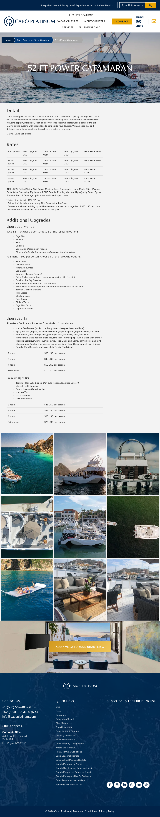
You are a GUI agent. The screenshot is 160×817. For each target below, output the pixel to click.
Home (8, 40)
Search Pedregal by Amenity (70, 764)
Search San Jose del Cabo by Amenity (74, 768)
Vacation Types (68, 21)
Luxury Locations (81, 15)
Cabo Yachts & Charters (67, 731)
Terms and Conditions (85, 811)
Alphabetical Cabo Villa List (69, 784)
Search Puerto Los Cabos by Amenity (74, 772)
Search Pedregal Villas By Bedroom (73, 776)
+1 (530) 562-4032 (15, 707)
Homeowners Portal (65, 739)
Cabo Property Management (70, 743)
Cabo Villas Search (65, 719)
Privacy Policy (107, 811)
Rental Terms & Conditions (69, 751)
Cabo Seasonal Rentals (67, 756)
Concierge (61, 715)
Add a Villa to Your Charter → (80, 647)
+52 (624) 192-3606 (16, 711)
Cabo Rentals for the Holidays (70, 780)
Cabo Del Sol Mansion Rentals (71, 760)
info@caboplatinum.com (19, 716)
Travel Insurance (64, 727)
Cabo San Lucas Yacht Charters (33, 40)
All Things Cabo (89, 27)
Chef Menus (62, 723)
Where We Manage (65, 747)
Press (58, 711)
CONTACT (122, 21)
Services (67, 27)
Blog (58, 707)
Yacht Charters (94, 21)
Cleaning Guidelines (65, 735)
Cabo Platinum (62, 811)
